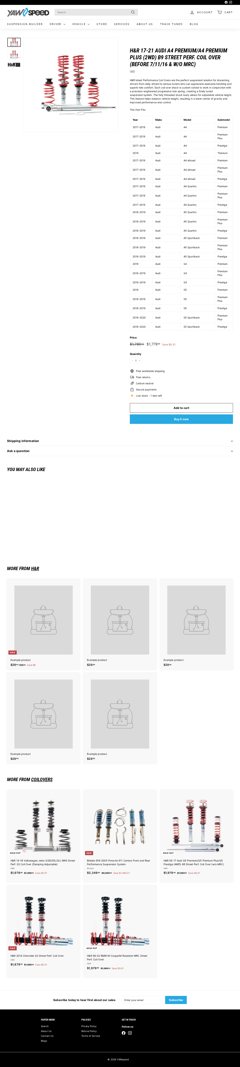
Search (45, 1026)
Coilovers (42, 779)
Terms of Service (90, 1035)
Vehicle (79, 24)
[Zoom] (71, 85)
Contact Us (47, 1035)
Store (101, 24)
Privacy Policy (88, 1026)
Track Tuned (171, 24)
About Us (145, 24)
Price (133, 337)
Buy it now (181, 419)
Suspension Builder (25, 24)
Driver (56, 24)
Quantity (135, 354)
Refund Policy (89, 1031)
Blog (194, 24)
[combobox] (96, 12)
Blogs (44, 1040)
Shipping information (23, 441)
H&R (132, 71)
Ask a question (18, 451)
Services (121, 24)
